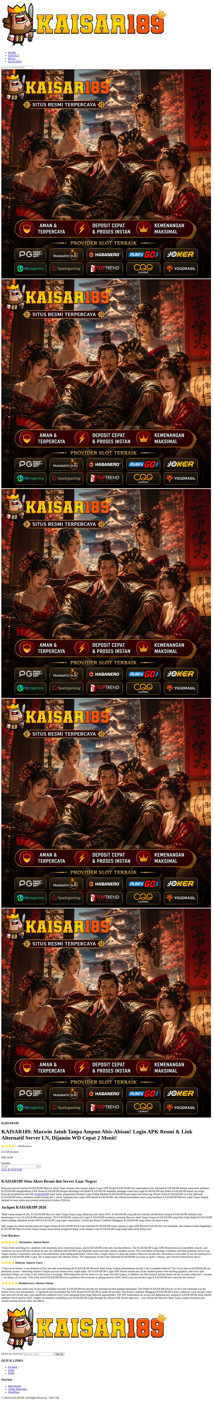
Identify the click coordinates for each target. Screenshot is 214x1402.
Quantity (6, 1163)
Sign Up (59, 1354)
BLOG (12, 58)
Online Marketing (17, 1389)
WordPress (13, 1392)
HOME (12, 52)
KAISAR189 (42, 1194)
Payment (12, 1367)
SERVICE (13, 55)
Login (11, 1370)
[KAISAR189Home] (85, 47)
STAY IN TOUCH (11, 1353)
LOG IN (6, 1169)
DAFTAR (16, 1169)
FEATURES (15, 61)
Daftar (11, 1373)
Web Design (14, 1386)
